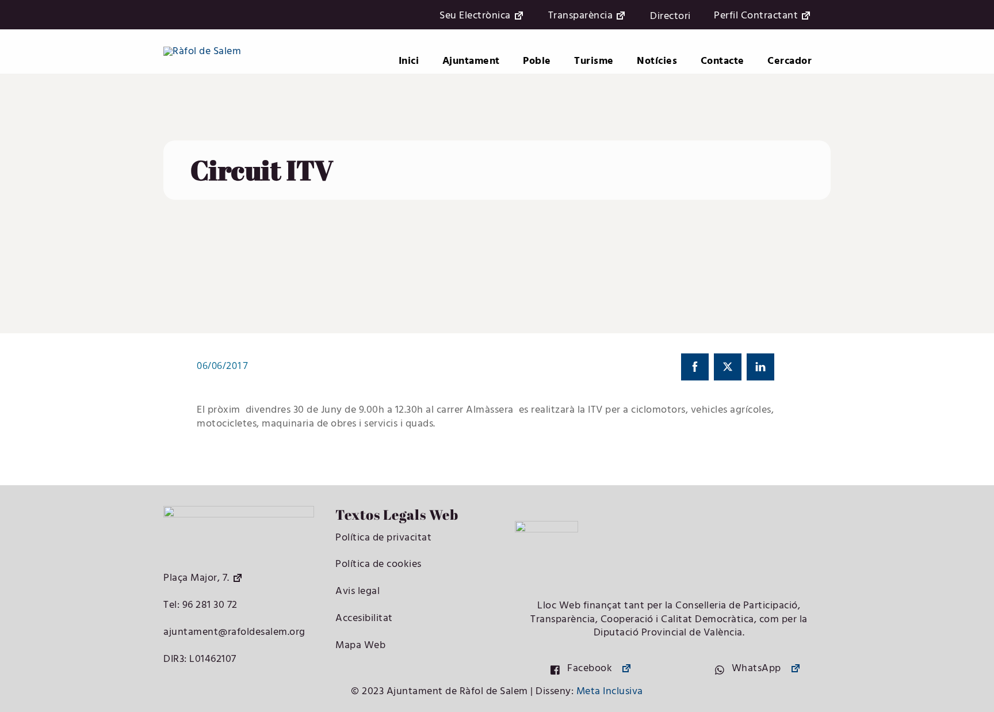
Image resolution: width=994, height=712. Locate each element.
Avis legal (357, 591)
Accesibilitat (364, 618)
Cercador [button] (789, 61)
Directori (670, 16)
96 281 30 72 (208, 605)
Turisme (594, 61)
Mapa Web (360, 645)
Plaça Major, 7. (196, 578)
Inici (409, 61)
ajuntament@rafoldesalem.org (234, 632)
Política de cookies (378, 564)
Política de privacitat (383, 538)
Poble (537, 61)
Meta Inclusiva (609, 691)
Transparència (580, 16)
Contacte (722, 61)
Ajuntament (471, 61)
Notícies (657, 61)
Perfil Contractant (756, 16)
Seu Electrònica (475, 16)
